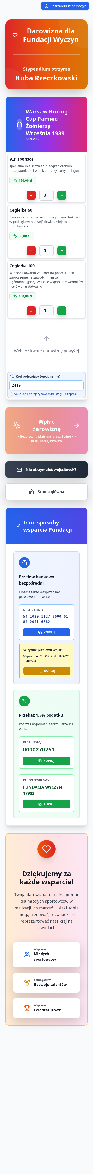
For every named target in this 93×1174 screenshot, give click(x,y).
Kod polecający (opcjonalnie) (38, 376)
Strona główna (51, 491)
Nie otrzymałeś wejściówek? (51, 469)
